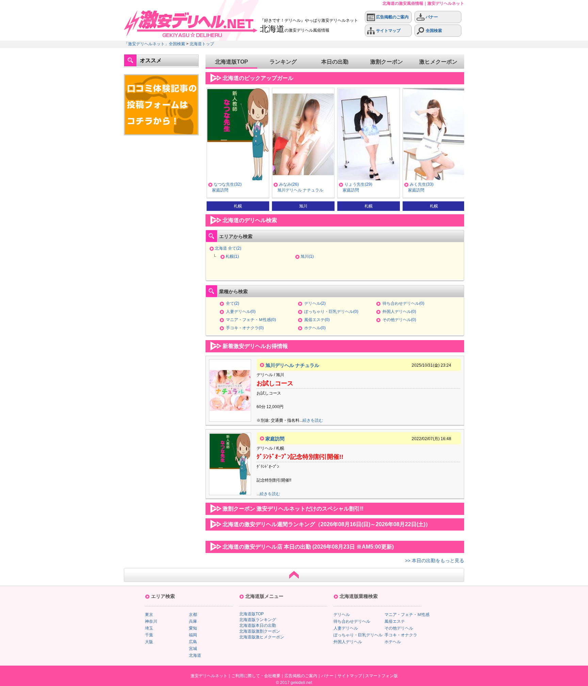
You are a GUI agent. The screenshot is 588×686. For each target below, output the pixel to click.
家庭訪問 (219, 190)
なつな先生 (223, 184)
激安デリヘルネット (209, 675)
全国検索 (433, 30)
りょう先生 (353, 184)
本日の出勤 (334, 62)
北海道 (195, 655)
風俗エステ (314, 319)
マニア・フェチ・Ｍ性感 (248, 319)
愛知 (193, 628)
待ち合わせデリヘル (400, 303)
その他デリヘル (396, 319)
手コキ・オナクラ (242, 327)
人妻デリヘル (238, 311)
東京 (149, 614)
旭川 (304, 256)
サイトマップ (388, 30)
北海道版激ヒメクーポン (261, 637)
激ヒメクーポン (438, 62)
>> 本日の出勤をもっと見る (434, 560)
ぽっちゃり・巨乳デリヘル (328, 311)
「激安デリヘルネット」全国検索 (154, 43)
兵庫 (193, 621)
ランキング (283, 62)
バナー (431, 17)
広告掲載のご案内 (392, 17)
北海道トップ (202, 43)
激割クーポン (386, 62)
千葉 (149, 635)
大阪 (149, 641)
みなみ (284, 184)
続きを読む (313, 420)
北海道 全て (225, 248)
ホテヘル (312, 327)
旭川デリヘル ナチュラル (299, 190)
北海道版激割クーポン (259, 631)
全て (230, 303)
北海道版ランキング (257, 619)
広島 (193, 641)
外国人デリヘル (396, 311)
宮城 (193, 648)
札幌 (230, 256)
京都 (193, 614)
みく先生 (417, 184)
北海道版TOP (231, 62)
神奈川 (151, 621)
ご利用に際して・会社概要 (255, 675)
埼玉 (149, 628)
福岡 (193, 635)
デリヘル (312, 303)
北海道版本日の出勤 (257, 625)
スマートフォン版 (381, 675)
